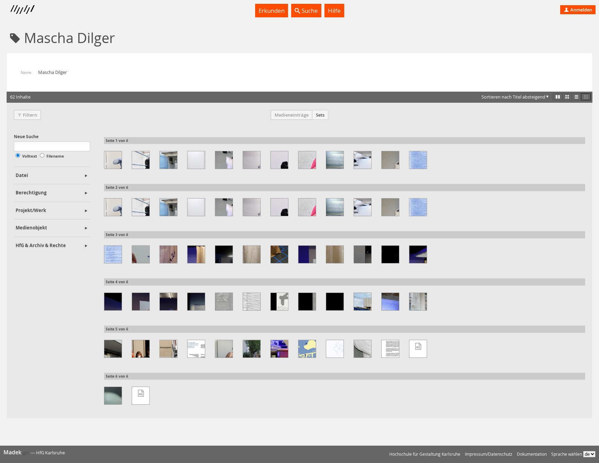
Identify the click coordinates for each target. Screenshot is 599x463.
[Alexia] (141, 396)
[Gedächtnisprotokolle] (418, 160)
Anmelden (580, 10)
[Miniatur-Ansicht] (586, 96)
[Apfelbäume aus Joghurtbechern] (113, 396)
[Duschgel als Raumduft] (335, 302)
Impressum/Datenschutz (488, 454)
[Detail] (363, 349)
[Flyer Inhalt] (224, 302)
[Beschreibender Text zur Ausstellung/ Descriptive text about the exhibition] (390, 349)
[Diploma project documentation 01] (335, 349)
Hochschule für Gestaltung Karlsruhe (424, 454)
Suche (309, 11)
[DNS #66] (363, 302)
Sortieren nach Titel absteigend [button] (513, 97)
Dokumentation (532, 454)
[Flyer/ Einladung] (252, 302)
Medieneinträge (292, 115)
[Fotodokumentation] (168, 254)
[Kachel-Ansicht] (558, 96)
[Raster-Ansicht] (567, 96)
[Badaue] (418, 349)
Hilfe (334, 11)
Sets (320, 115)
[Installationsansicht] (113, 160)
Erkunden (272, 11)
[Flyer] (279, 302)
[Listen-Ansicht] (576, 96)
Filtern (30, 115)
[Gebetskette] (141, 254)
